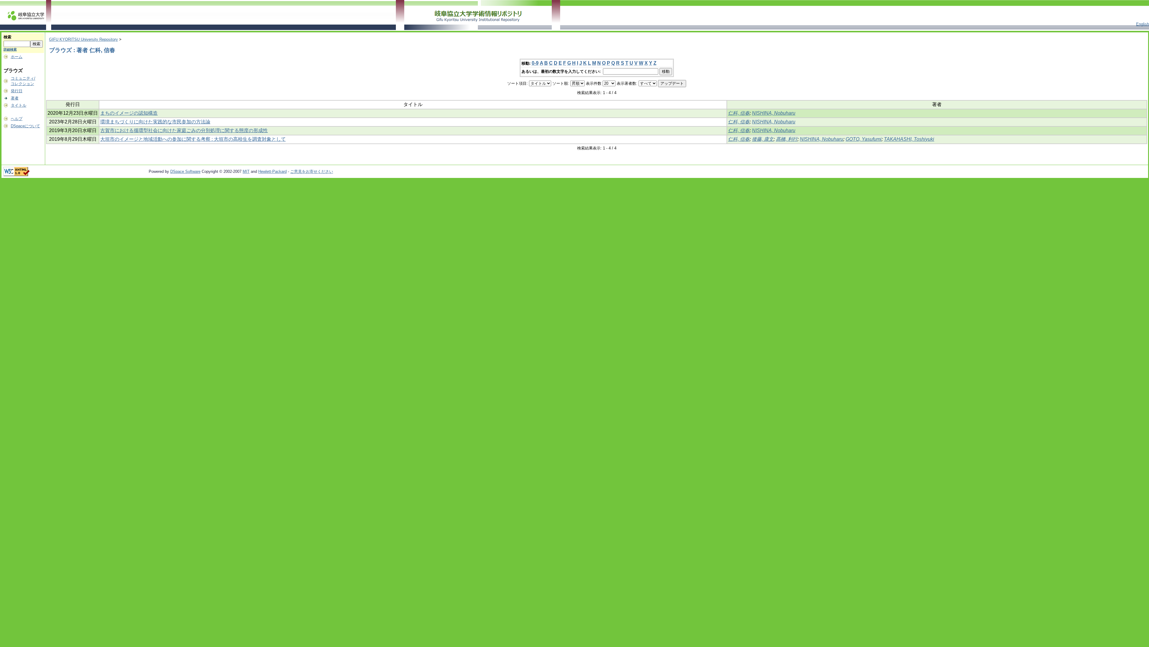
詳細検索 (10, 49)
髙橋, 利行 (786, 139)
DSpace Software (185, 171)
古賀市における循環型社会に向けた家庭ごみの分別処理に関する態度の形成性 (184, 130)
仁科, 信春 (739, 113)
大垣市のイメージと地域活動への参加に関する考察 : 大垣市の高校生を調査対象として (193, 139)
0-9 (535, 63)
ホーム (16, 57)
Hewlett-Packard (272, 171)
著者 (15, 98)
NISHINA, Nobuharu (773, 113)
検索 (7, 37)
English (1142, 24)
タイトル (18, 105)
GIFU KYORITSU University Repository (83, 39)
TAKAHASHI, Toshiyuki (909, 139)
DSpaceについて (25, 126)
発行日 (16, 91)
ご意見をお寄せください (311, 171)
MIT (246, 171)
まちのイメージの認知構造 (129, 113)
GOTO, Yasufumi (863, 139)
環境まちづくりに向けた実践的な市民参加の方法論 (155, 121)
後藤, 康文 (762, 139)
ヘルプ (16, 119)
